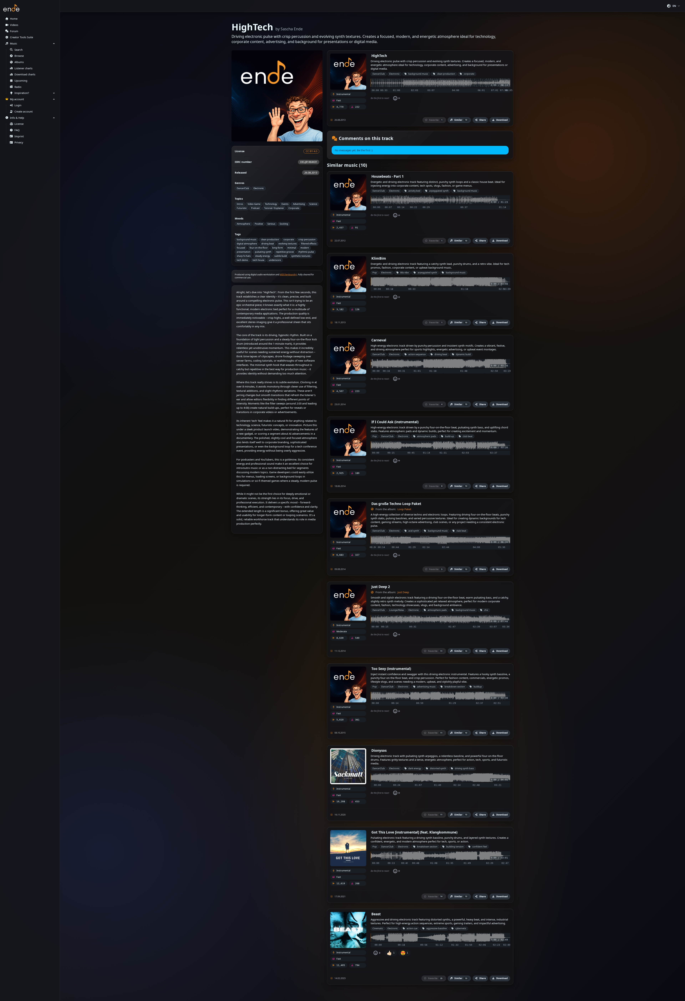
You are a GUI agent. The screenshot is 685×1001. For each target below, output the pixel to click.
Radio (17, 87)
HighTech (379, 55)
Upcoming (20, 80)
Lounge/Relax (396, 610)
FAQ (16, 130)
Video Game (254, 204)
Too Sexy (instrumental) (391, 668)
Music (13, 43)
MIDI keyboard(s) (288, 275)
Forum (14, 31)
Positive (259, 224)
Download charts (24, 74)
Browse (19, 55)
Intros (240, 204)
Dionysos (379, 750)
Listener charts (23, 68)
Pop (374, 272)
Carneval (378, 340)
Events (284, 204)
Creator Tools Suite (21, 37)
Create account (23, 111)
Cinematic (377, 928)
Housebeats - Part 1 (387, 176)
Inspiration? (21, 93)
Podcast (255, 208)
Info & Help (17, 117)
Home (13, 18)
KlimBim (378, 258)
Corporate (293, 208)
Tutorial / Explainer (274, 208)
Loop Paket (404, 509)
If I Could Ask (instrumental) (394, 422)
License (19, 123)
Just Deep (403, 592)
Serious (271, 224)
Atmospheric (243, 224)
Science (313, 204)
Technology (271, 204)
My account (17, 99)
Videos (14, 25)
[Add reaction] (396, 98)
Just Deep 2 (380, 586)
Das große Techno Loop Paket (396, 503)
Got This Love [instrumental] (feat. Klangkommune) (414, 832)
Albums (19, 62)
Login (17, 105)
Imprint (19, 136)
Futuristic (242, 208)
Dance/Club (243, 188)
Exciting (284, 224)
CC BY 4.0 (311, 151)
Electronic (258, 188)
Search (18, 49)
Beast (376, 914)
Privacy (18, 142)
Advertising (299, 204)
